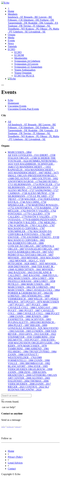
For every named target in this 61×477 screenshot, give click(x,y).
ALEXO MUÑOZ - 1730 (40, 193)
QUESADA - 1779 (18, 219)
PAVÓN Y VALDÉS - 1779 (42, 216)
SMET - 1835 (37, 263)
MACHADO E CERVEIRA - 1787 (26, 228)
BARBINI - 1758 (49, 207)
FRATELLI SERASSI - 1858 (23, 281)
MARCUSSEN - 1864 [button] (19, 152)
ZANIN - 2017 (43, 383)
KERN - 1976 (15, 345)
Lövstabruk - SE (37, 139)
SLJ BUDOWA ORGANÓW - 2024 (28, 388)
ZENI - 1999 (31, 372)
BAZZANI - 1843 (23, 272)
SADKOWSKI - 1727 (47, 190)
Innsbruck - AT (20, 124)
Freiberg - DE (47, 127)
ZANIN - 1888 (23, 316)
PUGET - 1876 (34, 301)
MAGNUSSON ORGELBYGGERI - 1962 (36, 342)
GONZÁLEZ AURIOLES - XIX (25, 328)
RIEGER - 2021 (16, 386)
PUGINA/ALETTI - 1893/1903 (25, 322)
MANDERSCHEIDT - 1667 (29, 172)
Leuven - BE (49, 124)
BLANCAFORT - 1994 (20, 366)
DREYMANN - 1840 (25, 266)
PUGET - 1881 (16, 310)
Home (11, 451)
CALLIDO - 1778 (40, 213)
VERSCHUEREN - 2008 (21, 383)
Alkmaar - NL (43, 133)
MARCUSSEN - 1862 (20, 287)
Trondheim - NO (17, 136)
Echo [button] (10, 100)
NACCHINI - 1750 (36, 202)
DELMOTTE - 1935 (19, 339)
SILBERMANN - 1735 (20, 196)
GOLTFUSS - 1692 (47, 178)
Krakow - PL (33, 136)
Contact (12, 468)
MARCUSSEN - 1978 (35, 345)
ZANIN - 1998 (16, 372)
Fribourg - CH (15, 127)
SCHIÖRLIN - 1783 (25, 225)
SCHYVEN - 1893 (41, 319)
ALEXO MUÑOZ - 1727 (21, 190)
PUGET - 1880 (40, 304)
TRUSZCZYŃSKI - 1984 (42, 351)
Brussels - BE (35, 124)
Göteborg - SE (21, 139)
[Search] (2, 399)
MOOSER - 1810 (17, 257)
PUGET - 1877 (23, 304)
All (10, 124)
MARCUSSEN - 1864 (20, 290)
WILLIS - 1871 (42, 298)
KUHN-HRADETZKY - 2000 (27, 373)
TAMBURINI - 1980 (19, 348)
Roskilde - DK (36, 130)
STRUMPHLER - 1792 (20, 231)
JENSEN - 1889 (39, 316)
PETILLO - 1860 (17, 284)
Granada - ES (51, 130)
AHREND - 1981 (39, 348)
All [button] (9, 121)
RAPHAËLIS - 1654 (19, 169)
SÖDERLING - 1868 (38, 295)
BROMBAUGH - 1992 (37, 363)
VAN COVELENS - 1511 (26, 155)
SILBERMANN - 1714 (26, 184)
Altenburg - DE (31, 127)
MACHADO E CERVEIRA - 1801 (26, 240)
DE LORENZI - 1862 (43, 287)
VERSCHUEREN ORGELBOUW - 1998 (30, 369)
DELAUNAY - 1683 (26, 178)
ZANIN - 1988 (16, 354)
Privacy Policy (15, 456)
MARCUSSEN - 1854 (26, 278)
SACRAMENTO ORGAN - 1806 (26, 243)
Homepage (13, 103)
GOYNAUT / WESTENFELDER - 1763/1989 (25, 356)
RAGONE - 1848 (38, 275)
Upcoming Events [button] (17, 106)
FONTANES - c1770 (19, 213)
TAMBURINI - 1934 (44, 337)
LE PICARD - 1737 (43, 196)
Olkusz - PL (46, 136)
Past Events (33, 109)
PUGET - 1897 (22, 325)
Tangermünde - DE (18, 130)
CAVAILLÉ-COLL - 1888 (37, 313)
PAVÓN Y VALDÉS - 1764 (41, 210)
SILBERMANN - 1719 (45, 187)
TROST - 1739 (16, 199)
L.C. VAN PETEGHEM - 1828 (26, 262)
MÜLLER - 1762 (17, 210)
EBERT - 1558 (47, 155)
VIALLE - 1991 (16, 363)
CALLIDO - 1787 (45, 225)
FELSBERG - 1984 (18, 351)
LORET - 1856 (46, 278)
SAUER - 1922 (48, 334)
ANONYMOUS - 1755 (27, 207)
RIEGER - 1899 (38, 325)
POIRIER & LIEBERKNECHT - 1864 (28, 293)
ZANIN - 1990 (42, 360)
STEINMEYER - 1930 (20, 337)
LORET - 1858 (47, 281)
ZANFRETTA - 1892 (19, 319)
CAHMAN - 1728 (17, 193)
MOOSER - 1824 (24, 260)
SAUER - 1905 (23, 331)
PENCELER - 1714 (49, 184)
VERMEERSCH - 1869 (21, 298)
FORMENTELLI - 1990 (21, 360)
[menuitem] (11, 11)
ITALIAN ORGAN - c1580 (23, 158)
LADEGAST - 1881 (47, 307)
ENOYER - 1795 (17, 237)
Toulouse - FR (15, 133)
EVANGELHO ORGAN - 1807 (42, 249)
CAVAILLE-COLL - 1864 (46, 290)
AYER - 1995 (40, 366)
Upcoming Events (17, 109)
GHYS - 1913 (32, 334)
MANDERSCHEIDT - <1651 (35, 166)
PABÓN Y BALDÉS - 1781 (29, 222)
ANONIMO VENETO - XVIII (43, 237)
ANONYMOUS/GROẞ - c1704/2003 (28, 181)
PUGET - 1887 (32, 310)
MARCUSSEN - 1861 (38, 284)
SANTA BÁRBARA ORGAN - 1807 (28, 251)
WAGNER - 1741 (34, 199)
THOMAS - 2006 (39, 381)
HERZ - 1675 (51, 172)
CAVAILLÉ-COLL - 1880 (22, 307)
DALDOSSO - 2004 (19, 381)
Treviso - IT (29, 133)
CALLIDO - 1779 (17, 216)
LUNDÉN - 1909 (41, 331)
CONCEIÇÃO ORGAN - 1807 (25, 246)
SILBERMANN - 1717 (20, 187)
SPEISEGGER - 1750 (20, 205)
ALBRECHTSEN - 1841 (28, 269)
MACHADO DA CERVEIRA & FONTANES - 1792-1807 (30, 233)
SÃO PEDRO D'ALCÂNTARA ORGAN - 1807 (31, 253)
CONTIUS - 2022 (35, 386)
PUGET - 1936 (38, 339)
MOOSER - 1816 (36, 257)
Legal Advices (15, 462)
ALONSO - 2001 (41, 378)
